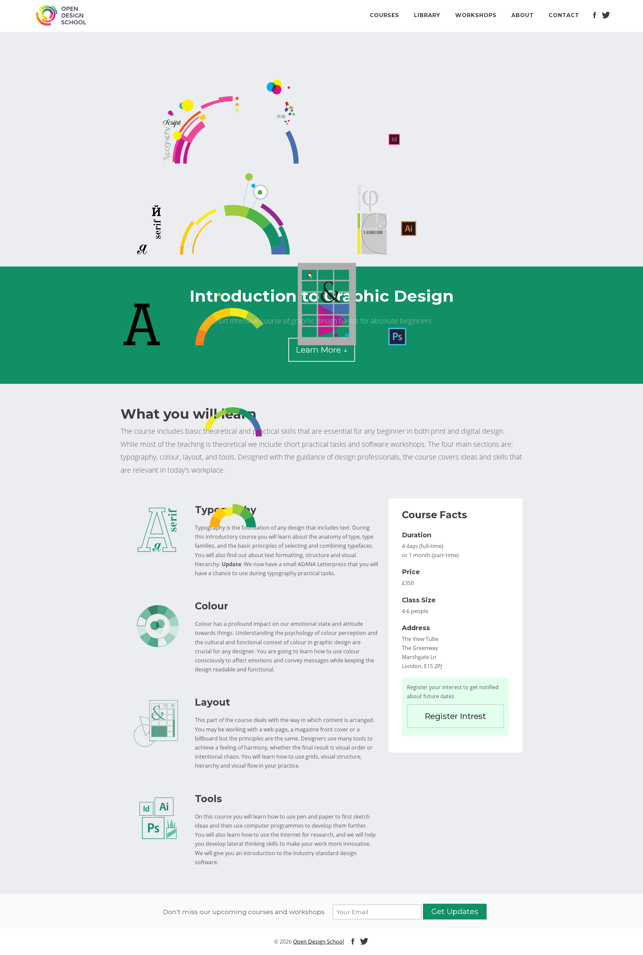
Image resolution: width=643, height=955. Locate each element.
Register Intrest (455, 716)
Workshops (476, 15)
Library (427, 15)
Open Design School (318, 941)
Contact (564, 15)
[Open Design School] (60, 17)
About (522, 15)
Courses (384, 15)
